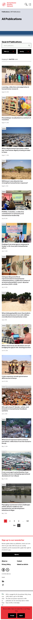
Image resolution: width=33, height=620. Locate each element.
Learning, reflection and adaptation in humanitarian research (15, 88)
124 (14, 526)
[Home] (10, 4)
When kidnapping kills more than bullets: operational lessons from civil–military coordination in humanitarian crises (16, 315)
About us (4, 561)
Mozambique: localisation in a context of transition (16, 119)
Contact (19, 561)
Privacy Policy (6, 564)
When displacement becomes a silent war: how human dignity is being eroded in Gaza (16, 150)
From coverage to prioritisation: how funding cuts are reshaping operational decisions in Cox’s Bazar (16, 474)
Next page (18, 525)
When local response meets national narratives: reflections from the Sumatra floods (16, 441)
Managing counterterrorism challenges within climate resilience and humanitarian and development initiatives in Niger (16, 507)
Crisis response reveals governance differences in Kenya (15, 377)
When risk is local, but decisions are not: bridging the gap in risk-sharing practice (16, 346)
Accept (13, 616)
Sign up (17, 554)
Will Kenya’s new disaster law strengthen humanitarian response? (15, 182)
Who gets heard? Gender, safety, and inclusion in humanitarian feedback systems (15, 409)
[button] (26, 4)
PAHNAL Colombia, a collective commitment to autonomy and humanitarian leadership (13, 213)
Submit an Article (22, 564)
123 (27, 521)
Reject (22, 616)
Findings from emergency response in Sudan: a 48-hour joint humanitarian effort (15, 246)
